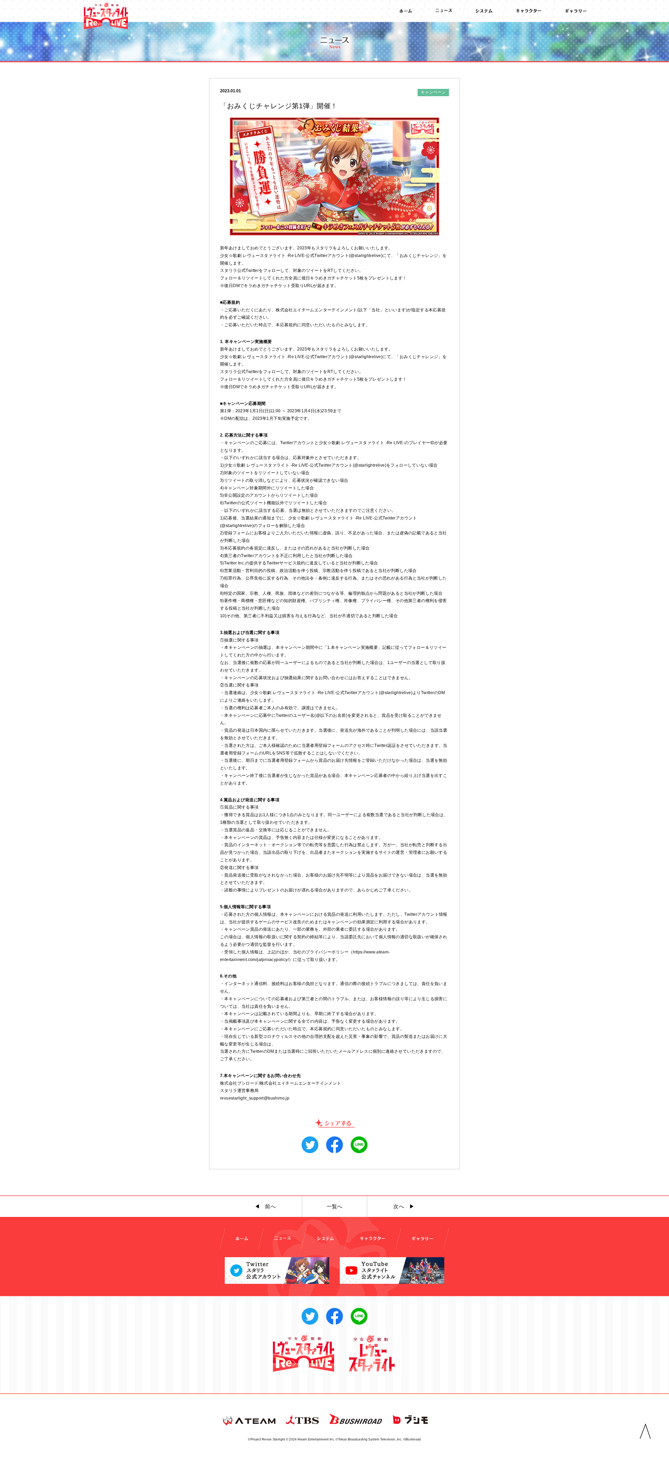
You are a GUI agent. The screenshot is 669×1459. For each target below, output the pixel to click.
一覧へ (335, 1206)
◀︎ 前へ (265, 1206)
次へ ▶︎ (403, 1206)
